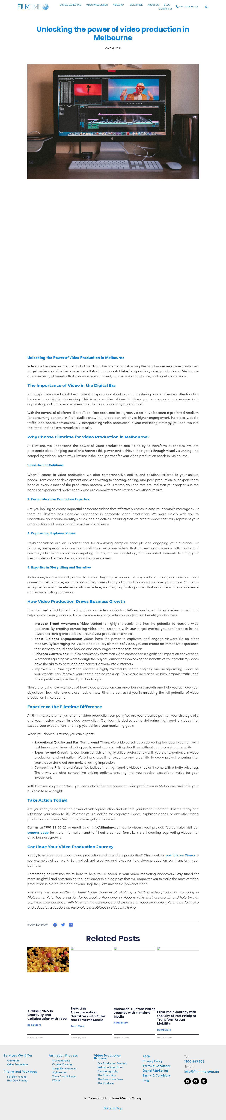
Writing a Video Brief (110, 1067)
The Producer (106, 1083)
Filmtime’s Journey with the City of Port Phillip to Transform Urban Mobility (176, 1018)
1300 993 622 (194, 1061)
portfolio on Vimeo (180, 855)
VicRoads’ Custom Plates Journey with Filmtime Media (134, 1013)
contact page (38, 833)
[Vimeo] (187, 1081)
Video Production (97, 5)
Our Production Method (112, 1063)
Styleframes (59, 1072)
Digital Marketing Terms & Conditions (157, 1073)
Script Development (64, 1068)
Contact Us (166, 9)
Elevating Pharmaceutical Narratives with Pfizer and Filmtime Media (88, 1014)
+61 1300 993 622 (188, 6)
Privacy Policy (152, 1061)
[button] (206, 6)
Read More (34, 1025)
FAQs (146, 1056)
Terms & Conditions (157, 1066)
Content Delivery (62, 1064)
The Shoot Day (107, 1075)
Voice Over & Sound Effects (64, 1078)
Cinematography (108, 1071)
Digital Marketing (70, 5)
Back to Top (113, 1108)
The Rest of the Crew (110, 1079)
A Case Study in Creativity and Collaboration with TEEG (47, 1015)
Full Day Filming (16, 1076)
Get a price (136, 5)
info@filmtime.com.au (201, 1072)
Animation (118, 5)
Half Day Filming (17, 1080)
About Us (153, 5)
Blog (167, 5)
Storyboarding (61, 1060)
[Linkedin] (204, 1081)
